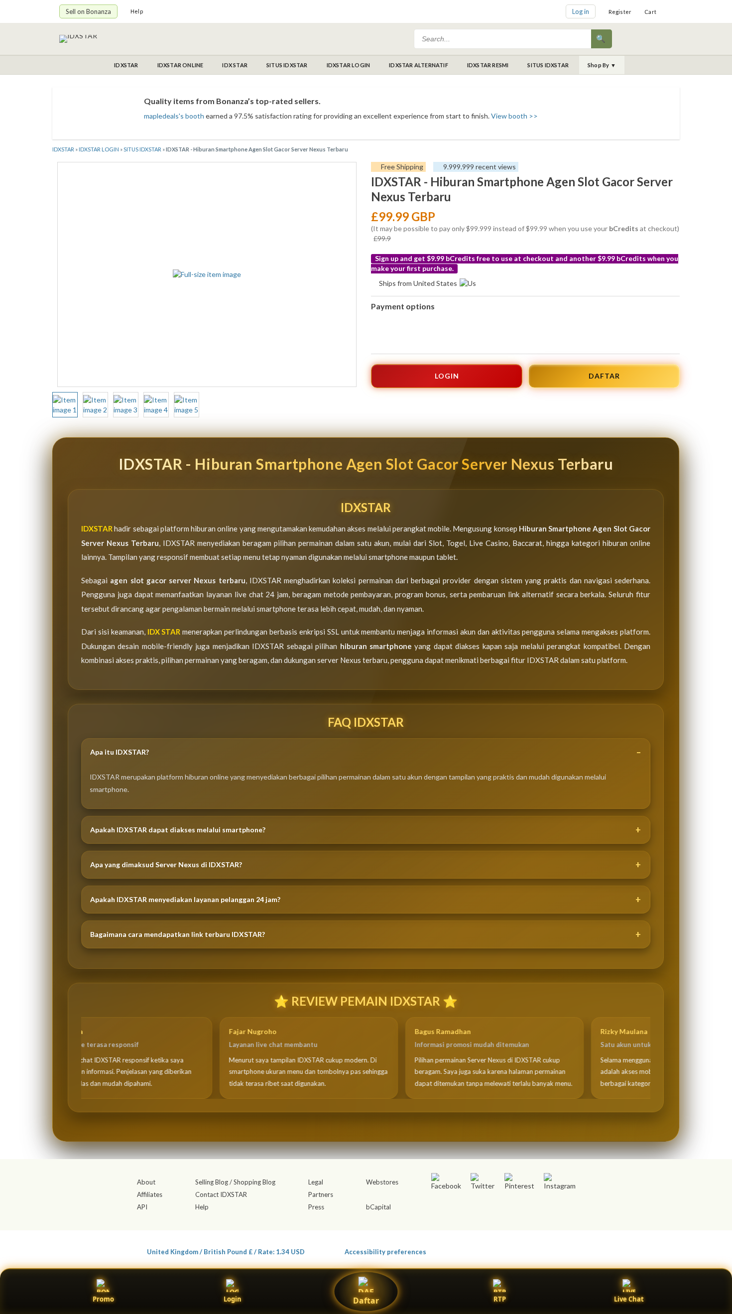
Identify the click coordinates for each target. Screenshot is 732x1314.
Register (620, 11)
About (146, 1182)
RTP (499, 1299)
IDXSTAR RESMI (488, 65)
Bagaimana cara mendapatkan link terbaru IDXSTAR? (177, 934)
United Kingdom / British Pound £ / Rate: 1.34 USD (226, 1251)
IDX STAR (234, 65)
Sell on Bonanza (88, 11)
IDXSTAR (126, 65)
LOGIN (447, 376)
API (142, 1207)
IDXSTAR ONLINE (180, 65)
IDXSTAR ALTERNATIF (418, 65)
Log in (580, 11)
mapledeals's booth (174, 116)
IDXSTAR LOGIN (348, 65)
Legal (315, 1182)
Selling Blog (211, 1182)
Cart (650, 11)
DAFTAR (604, 376)
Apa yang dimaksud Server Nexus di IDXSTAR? (166, 864)
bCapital (378, 1207)
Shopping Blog (254, 1182)
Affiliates (149, 1194)
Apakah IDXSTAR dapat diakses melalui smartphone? (177, 829)
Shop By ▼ (602, 65)
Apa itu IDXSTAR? (119, 752)
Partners (320, 1194)
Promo (103, 1299)
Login (233, 1299)
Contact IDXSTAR (221, 1194)
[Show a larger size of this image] (65, 405)
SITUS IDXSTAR (287, 65)
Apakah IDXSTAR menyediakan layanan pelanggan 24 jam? (185, 899)
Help (136, 11)
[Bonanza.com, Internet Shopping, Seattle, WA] (528, 1249)
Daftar (366, 1300)
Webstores (382, 1182)
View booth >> (514, 116)
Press (316, 1207)
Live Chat (629, 1299)
